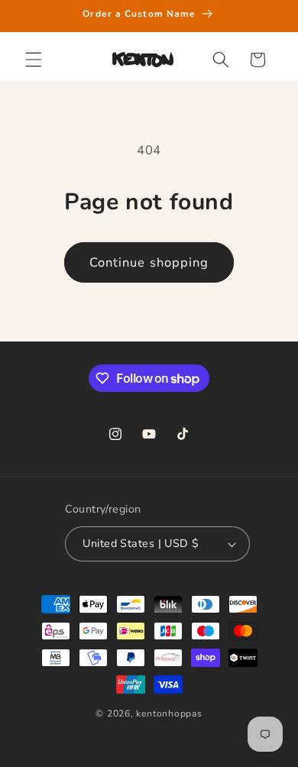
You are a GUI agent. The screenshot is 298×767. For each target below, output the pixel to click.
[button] (33, 59)
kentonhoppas (169, 713)
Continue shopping (149, 262)
